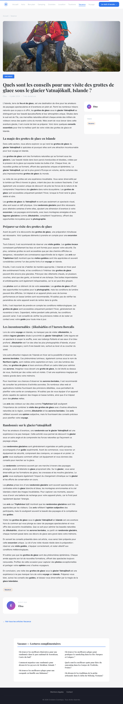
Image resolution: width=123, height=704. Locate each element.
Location (61, 4)
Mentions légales (57, 692)
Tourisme (72, 4)
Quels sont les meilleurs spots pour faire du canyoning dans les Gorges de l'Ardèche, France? (83, 665)
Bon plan (31, 4)
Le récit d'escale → (109, 4)
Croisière (51, 4)
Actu (23, 4)
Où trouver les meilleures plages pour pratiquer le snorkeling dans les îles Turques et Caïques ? (84, 654)
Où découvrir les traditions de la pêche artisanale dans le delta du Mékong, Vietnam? (84, 674)
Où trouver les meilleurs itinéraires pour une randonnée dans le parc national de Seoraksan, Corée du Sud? (38, 654)
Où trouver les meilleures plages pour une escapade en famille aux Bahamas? (37, 671)
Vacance (82, 4)
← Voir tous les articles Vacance (17, 621)
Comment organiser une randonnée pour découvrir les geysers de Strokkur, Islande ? (37, 663)
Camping (41, 4)
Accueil (15, 4)
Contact (69, 692)
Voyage (91, 4)
